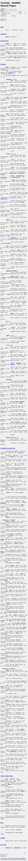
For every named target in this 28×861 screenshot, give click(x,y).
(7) (22, 277)
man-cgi (14, 859)
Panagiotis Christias (22, 859)
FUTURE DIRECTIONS (7, 776)
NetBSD (23, 858)
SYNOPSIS (3, 34)
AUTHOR (3, 838)
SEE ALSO (3, 845)
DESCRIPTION (4, 41)
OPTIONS (3, 64)
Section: (3, 11)
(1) (12, 72)
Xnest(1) (3, 856)
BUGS (2, 823)
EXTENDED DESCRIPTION (8, 448)
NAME (2, 27)
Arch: (21, 11)
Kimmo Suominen (4, 859)
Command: (3, 8)
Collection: (3, 14)
